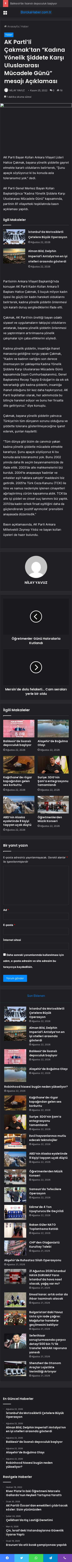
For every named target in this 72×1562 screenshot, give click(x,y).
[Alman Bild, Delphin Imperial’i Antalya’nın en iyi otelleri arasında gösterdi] (14, 255)
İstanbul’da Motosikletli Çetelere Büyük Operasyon (46, 1013)
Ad (6, 910)
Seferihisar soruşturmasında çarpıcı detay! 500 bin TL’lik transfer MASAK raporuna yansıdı (48, 1344)
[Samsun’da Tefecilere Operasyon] (15, 1194)
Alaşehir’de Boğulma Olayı (53, 743)
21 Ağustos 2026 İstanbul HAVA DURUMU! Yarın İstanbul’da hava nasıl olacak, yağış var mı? (47, 1277)
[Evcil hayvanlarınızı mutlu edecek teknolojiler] (15, 1141)
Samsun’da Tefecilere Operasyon (45, 1191)
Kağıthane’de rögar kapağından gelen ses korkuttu (17, 781)
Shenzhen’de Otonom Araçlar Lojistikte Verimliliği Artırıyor (45, 1367)
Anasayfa (13, 26)
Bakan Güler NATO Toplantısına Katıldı (43, 1227)
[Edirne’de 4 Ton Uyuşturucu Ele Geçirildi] (15, 1212)
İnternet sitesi (12, 939)
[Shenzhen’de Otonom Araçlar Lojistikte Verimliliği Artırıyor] (15, 1368)
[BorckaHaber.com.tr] (36, 12)
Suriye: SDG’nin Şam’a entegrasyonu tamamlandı (53, 781)
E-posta (9, 924)
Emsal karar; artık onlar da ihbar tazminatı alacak (48, 1296)
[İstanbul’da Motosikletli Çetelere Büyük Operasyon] (14, 236)
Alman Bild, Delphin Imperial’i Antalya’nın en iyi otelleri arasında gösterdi (47, 256)
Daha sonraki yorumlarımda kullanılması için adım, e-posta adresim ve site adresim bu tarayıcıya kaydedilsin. (33, 960)
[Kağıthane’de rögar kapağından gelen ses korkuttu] (18, 765)
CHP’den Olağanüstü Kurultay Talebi (44, 1244)
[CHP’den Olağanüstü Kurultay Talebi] (15, 1247)
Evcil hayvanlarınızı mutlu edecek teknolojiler (47, 1138)
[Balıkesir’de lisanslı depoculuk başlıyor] (18, 728)
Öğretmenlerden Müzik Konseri (50, 819)
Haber (25, 26)
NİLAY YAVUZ (17, 90)
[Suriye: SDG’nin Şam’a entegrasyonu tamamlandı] (53, 765)
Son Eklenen (36, 996)
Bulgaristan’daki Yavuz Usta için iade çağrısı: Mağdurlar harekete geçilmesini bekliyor (46, 1318)
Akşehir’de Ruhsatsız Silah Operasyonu (32, 1260)
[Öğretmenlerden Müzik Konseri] (53, 804)
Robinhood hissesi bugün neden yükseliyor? (36, 1087)
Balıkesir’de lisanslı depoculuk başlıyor (33, 3)
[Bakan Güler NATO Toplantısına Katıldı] (15, 1230)
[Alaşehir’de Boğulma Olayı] (53, 728)
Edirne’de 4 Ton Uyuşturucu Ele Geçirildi (46, 1209)
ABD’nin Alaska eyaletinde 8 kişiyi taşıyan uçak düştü (17, 821)
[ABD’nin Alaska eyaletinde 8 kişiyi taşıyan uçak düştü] (18, 804)
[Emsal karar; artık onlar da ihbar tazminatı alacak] (15, 1299)
